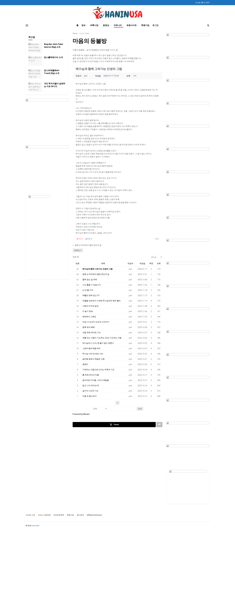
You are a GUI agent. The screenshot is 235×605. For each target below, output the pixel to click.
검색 (140, 409)
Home (75, 33)
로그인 (155, 25)
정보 (83, 25)
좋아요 (79, 239)
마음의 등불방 (84, 33)
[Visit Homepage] (117, 13)
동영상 (106, 25)
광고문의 (80, 515)
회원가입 (145, 25)
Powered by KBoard (81, 414)
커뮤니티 (118, 25)
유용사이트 (131, 25)
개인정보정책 (58, 515)
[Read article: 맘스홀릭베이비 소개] (35, 61)
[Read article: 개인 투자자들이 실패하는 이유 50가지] (35, 87)
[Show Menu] (27, 25)
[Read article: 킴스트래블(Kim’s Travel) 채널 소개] (35, 74)
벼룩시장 (94, 25)
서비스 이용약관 (44, 515)
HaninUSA (35, 526)
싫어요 (88, 239)
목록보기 (78, 250)
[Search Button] (208, 25)
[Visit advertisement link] (47, 120)
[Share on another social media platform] (159, 424)
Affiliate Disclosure (94, 515)
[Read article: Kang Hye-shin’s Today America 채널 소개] (35, 48)
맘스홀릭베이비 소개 (53, 57)
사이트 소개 (30, 515)
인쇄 (157, 239)
